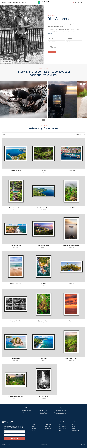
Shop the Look (47, 426)
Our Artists (74, 426)
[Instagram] (84, 444)
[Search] (78, 2)
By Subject (34, 428)
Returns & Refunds (62, 428)
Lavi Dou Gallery (7, 444)
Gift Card (33, 430)
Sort (74, 134)
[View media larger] (23, 99)
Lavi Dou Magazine (48, 424)
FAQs (60, 424)
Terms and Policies (43, 444)
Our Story (74, 424)
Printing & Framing (75, 430)
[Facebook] (82, 444)
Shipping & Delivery (62, 426)
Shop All (33, 424)
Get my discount (14, 438)
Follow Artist (52, 52)
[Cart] (84, 2)
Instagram (67, 52)
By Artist (33, 426)
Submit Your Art (75, 428)
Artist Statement (60, 52)
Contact (60, 430)
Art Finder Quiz (48, 428)
